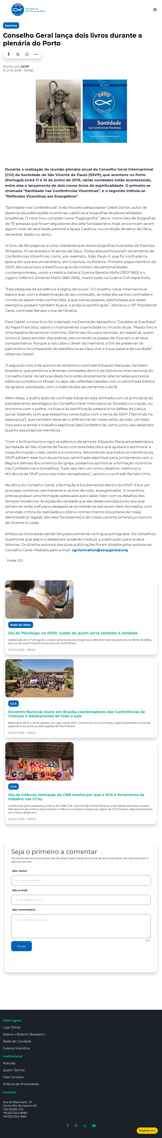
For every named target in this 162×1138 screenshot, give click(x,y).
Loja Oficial (11, 1027)
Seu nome (19, 870)
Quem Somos (13, 1070)
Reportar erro (147, 1130)
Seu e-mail (19, 890)
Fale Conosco (13, 1077)
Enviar (21, 946)
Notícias (11, 25)
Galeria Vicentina (16, 1048)
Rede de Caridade (17, 1041)
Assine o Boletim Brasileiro (24, 1034)
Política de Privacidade (21, 1084)
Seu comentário (23, 909)
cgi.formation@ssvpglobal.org (100, 550)
